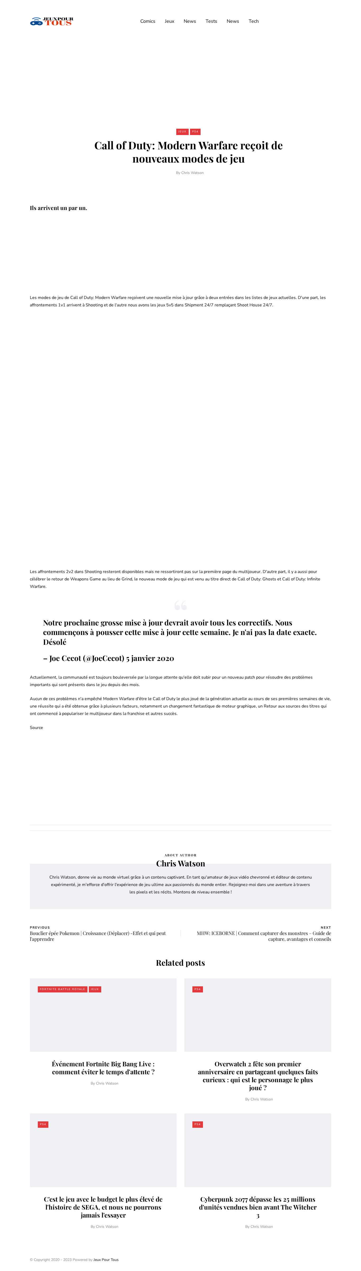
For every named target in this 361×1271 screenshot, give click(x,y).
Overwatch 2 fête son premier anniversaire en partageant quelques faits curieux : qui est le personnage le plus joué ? (258, 1075)
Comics (147, 21)
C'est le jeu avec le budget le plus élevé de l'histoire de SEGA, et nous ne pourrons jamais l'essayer (103, 1207)
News (190, 21)
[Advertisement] (180, 81)
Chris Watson (192, 172)
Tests (211, 21)
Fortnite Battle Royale (62, 989)
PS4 (195, 131)
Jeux (169, 21)
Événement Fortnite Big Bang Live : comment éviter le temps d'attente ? (103, 1067)
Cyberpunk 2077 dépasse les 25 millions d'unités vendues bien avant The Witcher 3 (258, 1207)
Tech (254, 21)
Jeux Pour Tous (106, 1259)
